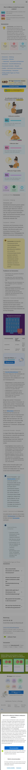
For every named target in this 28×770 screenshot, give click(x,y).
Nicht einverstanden (14, 759)
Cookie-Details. (16, 728)
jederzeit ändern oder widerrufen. (8, 740)
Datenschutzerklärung (6, 728)
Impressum (18, 767)
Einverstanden (14, 748)
